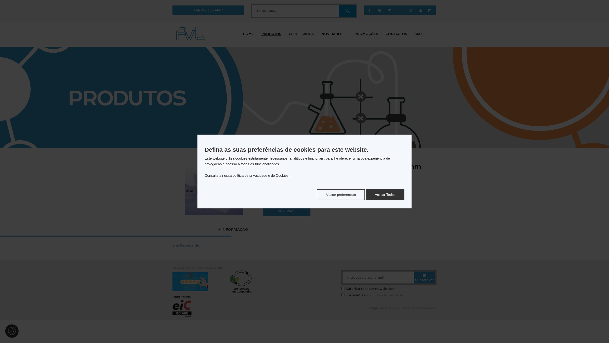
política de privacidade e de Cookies (261, 175)
